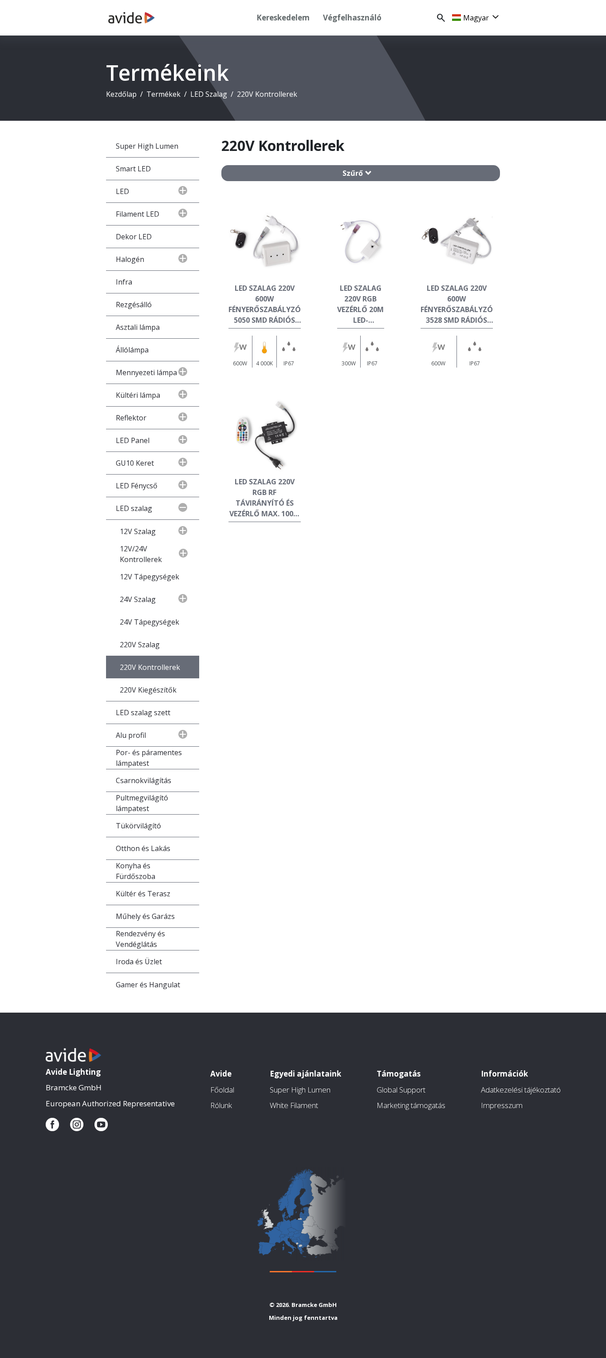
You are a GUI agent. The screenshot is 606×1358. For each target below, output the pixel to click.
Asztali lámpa (138, 327)
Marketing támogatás (411, 1105)
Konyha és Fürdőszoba (135, 871)
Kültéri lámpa (138, 395)
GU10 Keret (135, 463)
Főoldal (222, 1090)
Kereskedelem (283, 17)
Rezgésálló (134, 304)
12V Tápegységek (149, 577)
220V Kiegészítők (148, 690)
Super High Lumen (147, 146)
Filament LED (137, 214)
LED (122, 191)
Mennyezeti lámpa (146, 372)
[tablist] (360, 173)
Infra (124, 282)
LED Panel (133, 440)
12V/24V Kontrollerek (141, 554)
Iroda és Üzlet (139, 961)
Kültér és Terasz (143, 894)
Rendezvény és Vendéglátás (140, 939)
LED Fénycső (136, 486)
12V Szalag (138, 531)
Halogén (130, 259)
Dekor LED (134, 237)
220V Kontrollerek (150, 667)
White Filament (294, 1105)
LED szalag (134, 508)
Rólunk (221, 1105)
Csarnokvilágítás (143, 780)
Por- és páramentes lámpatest (149, 758)
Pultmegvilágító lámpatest (142, 803)
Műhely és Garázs (145, 916)
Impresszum (502, 1105)
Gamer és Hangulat (148, 985)
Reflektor (131, 418)
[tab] (360, 173)
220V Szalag (140, 644)
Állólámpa (132, 350)
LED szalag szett (143, 712)
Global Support (401, 1090)
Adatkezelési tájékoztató (521, 1090)
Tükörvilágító (138, 826)
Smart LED (133, 169)
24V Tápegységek (149, 622)
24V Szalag (138, 599)
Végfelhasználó (352, 17)
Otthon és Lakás (143, 848)
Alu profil (131, 735)
